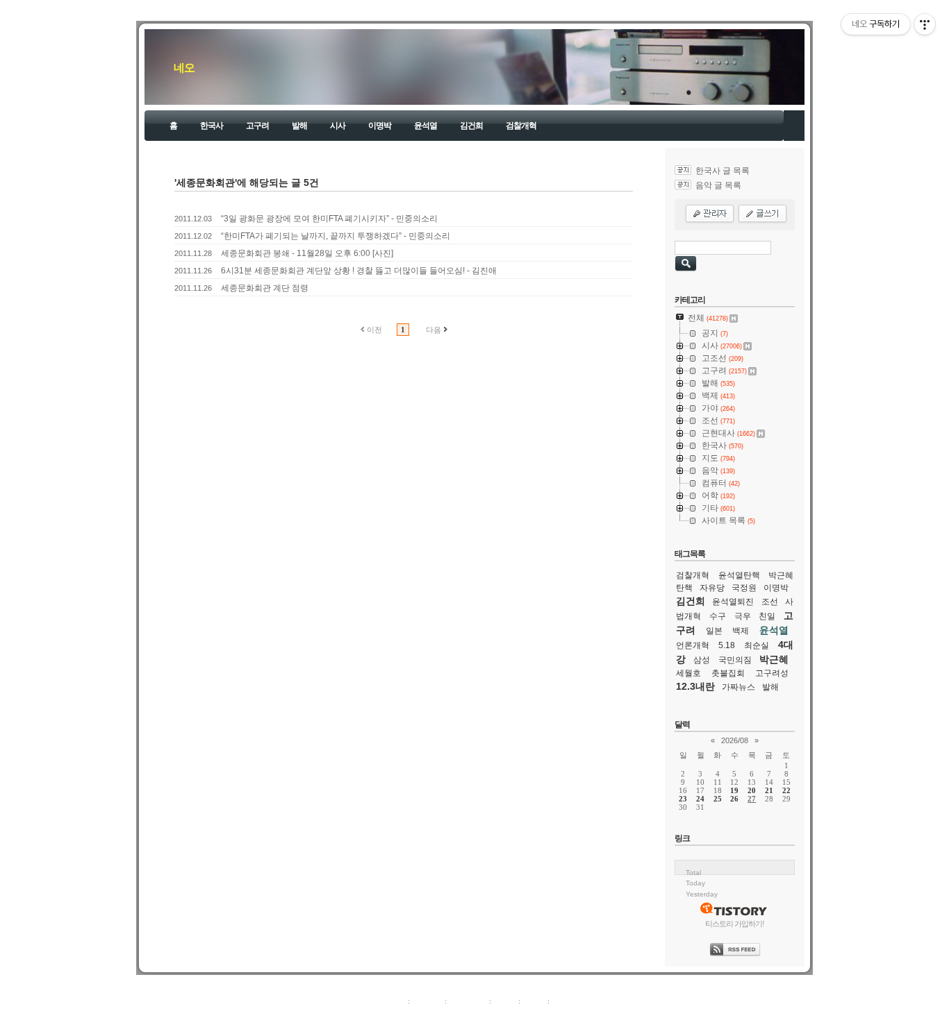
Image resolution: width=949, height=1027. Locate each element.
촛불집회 (728, 673)
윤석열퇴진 (733, 601)
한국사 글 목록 (722, 171)
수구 (717, 616)
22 (786, 790)
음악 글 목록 (718, 185)
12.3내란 (695, 686)
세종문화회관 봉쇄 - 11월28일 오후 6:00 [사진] (307, 253)
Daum (481, 1016)
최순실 (756, 645)
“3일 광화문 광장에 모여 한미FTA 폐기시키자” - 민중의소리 (329, 218)
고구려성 (772, 673)
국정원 (744, 588)
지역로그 (390, 1000)
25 (717, 799)
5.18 (726, 645)
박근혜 (774, 659)
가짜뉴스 (738, 687)
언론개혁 (692, 645)
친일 (767, 616)
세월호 (688, 673)
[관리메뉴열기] (924, 24)
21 (769, 790)
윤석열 (425, 125)
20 (752, 790)
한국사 (211, 125)
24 (700, 799)
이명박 (379, 125)
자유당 (712, 588)
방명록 (504, 1000)
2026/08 (734, 740)
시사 (337, 125)
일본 (714, 631)
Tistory (551, 1016)
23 (683, 799)
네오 (184, 68)
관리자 (533, 1000)
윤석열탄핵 (739, 575)
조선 (769, 601)
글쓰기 (563, 1000)
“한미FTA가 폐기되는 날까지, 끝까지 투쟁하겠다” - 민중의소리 (335, 236)
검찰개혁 (521, 125)
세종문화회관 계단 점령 (264, 288)
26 (734, 799)
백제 (740, 631)
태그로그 (427, 1000)
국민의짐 (735, 660)
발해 (299, 125)
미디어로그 (468, 1000)
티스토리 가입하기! (734, 923)
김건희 (471, 125)
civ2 (394, 1016)
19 (734, 790)
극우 (742, 616)
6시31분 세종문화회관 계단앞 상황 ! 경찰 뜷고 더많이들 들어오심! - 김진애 (359, 270)
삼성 (701, 660)
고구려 (257, 125)
